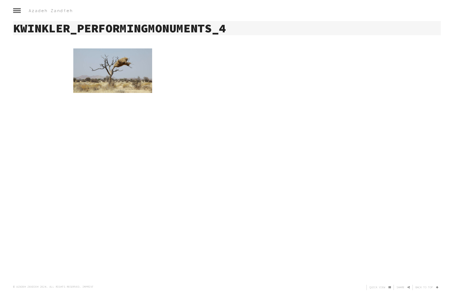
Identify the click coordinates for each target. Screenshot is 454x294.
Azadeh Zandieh (51, 10)
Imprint (88, 286)
